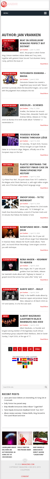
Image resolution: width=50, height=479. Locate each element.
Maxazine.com (28, 464)
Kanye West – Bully (31, 289)
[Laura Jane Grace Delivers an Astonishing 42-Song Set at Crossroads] (9, 438)
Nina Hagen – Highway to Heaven (33, 261)
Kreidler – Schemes (31, 105)
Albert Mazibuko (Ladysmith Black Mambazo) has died (31, 319)
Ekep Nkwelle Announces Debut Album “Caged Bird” (23, 407)
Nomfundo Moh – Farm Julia (34, 228)
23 (30, 349)
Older (37, 349)
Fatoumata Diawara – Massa (33, 74)
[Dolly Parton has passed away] (25, 438)
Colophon (24, 470)
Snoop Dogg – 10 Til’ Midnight (32, 199)
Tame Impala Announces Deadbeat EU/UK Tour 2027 (24, 410)
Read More (44, 64)
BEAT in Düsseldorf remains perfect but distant (32, 43)
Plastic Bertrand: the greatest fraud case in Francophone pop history (34, 169)
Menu (5, 13)
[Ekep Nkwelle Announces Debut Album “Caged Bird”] (40, 438)
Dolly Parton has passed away (15, 403)
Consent (25, 476)
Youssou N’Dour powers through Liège (33, 136)
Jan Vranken (24, 50)
